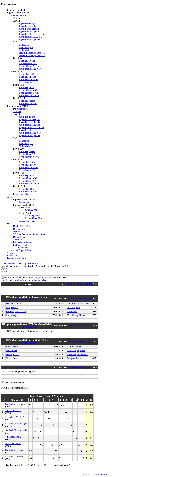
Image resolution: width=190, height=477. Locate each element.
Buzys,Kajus (12, 315)
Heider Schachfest (21, 226)
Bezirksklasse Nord (28, 103)
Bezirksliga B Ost (27, 76)
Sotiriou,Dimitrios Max (78, 303)
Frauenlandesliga (21, 194)
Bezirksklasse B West (29, 66)
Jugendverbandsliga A (29, 26)
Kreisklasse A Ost (27, 82)
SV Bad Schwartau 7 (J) (79, 298)
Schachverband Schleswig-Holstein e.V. (20, 263)
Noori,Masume (74, 346)
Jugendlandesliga (27, 23)
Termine (17, 18)
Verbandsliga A (26, 47)
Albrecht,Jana (73, 307)
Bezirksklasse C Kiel (29, 93)
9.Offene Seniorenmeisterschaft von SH (31, 234)
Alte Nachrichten (21, 247)
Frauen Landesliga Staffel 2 (32, 55)
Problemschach (20, 245)
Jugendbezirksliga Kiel (29, 39)
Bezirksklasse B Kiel (29, 181)
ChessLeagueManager (99, 474)
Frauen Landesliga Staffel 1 (32, 52)
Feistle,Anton (12, 354)
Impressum (12, 255)
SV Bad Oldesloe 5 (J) (80, 341)
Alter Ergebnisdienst (22, 250)
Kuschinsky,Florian (76, 315)
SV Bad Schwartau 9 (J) (27, 299)
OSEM (16, 231)
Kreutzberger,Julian (76, 350)
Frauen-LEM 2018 (16, 10)
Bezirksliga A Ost (27, 74)
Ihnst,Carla (72, 311)
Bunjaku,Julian (74, 358)
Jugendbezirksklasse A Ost (31, 34)
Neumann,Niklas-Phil (77, 354)
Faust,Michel (12, 346)
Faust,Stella (11, 350)
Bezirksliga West (27, 60)
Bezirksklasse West (28, 63)
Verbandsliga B (26, 50)
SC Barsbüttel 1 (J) (79, 325)
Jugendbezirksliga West (30, 68)
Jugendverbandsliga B (29, 28)
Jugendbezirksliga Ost (29, 31)
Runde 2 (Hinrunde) (11, 280)
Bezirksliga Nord (27, 101)
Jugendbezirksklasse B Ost (31, 36)
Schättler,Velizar (13, 303)
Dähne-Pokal (19, 237)
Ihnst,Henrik (12, 307)
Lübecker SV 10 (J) (27, 367)
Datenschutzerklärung (17, 258)
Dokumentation (20, 15)
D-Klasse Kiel (31, 210)
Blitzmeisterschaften (22, 242)
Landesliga (24, 44)
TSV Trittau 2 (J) (27, 342)
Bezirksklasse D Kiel (29, 95)
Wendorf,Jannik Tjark (16, 311)
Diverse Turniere (21, 229)
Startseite (11, 253)
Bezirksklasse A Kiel (28, 90)
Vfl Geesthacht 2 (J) (80, 367)
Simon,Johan (12, 358)
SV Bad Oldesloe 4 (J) (27, 327)
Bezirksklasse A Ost (28, 79)
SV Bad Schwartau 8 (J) (79, 284)
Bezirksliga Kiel (26, 87)
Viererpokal (18, 239)
